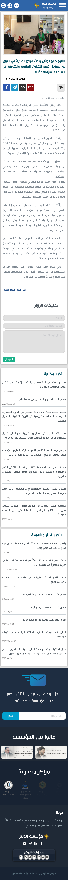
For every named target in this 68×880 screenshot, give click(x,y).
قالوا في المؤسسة (34, 737)
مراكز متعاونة (34, 772)
